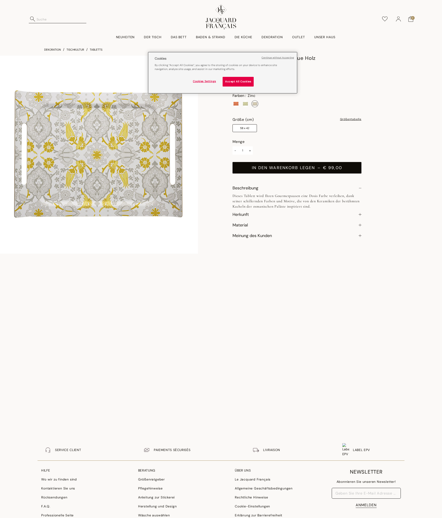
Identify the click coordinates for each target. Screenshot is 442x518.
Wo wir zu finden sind (59, 479)
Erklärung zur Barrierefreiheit (258, 515)
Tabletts (96, 50)
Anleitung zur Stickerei (156, 497)
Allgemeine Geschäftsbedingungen (264, 488)
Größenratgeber (151, 479)
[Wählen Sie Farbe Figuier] (245, 103)
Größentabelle (350, 119)
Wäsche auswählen (154, 515)
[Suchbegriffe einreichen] (33, 19)
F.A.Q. (45, 506)
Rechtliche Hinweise (251, 497)
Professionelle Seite (57, 515)
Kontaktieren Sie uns (58, 488)
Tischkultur (75, 50)
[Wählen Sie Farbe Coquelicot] (236, 103)
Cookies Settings (204, 81)
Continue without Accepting (278, 57)
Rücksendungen (54, 497)
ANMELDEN (366, 505)
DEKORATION (52, 50)
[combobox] (61, 19)
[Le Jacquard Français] (221, 17)
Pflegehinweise (150, 488)
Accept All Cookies (238, 81)
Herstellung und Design (157, 506)
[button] (398, 19)
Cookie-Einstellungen (252, 506)
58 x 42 (244, 128)
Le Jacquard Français (252, 479)
